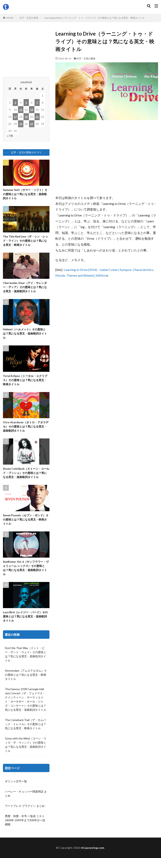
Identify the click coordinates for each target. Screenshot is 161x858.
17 (15, 116)
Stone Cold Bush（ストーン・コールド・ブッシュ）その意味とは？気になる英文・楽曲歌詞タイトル (26, 473)
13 (31, 109)
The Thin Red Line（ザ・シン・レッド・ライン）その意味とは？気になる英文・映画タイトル (25, 240)
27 (31, 123)
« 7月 (10, 135)
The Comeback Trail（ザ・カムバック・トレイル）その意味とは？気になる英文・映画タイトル (25, 724)
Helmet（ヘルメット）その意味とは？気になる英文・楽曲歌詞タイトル (25, 333)
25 (20, 123)
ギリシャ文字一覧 (16, 781)
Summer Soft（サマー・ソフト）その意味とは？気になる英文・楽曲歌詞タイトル (25, 194)
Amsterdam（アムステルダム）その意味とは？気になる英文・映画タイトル (26, 674)
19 (26, 116)
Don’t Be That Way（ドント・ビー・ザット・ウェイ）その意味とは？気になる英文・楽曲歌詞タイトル (25, 654)
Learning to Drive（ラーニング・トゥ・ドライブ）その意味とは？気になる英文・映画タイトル (94, 17)
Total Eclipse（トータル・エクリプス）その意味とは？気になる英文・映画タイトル (25, 380)
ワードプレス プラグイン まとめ (25, 805)
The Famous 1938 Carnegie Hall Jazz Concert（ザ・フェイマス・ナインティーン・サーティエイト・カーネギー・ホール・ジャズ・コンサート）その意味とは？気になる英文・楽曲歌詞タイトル (25, 699)
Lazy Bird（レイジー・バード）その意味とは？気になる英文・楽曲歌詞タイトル (25, 616)
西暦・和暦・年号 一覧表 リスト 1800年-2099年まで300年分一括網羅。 (25, 820)
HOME (10, 17)
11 (20, 109)
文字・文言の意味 (28, 17)
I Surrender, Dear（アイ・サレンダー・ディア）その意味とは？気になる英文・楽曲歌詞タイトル (25, 287)
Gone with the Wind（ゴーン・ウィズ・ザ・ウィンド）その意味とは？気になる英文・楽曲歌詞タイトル (25, 744)
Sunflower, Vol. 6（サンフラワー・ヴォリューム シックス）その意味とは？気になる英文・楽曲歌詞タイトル (26, 568)
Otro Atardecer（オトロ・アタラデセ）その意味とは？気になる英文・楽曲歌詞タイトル (25, 426)
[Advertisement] (106, 159)
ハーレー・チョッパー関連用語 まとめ (26, 793)
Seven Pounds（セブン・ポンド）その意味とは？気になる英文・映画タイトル (25, 519)
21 (37, 116)
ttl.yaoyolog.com (92, 847)
